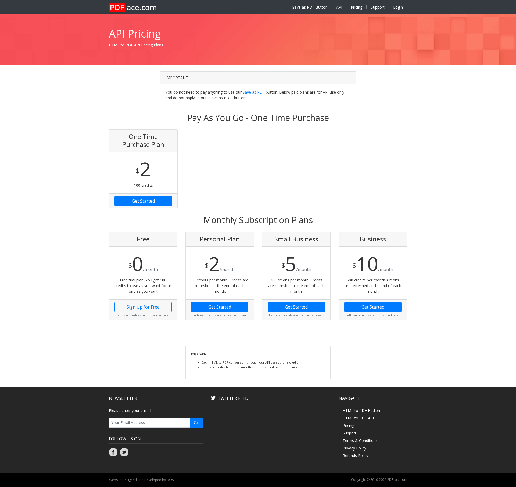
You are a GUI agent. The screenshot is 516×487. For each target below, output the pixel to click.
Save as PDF (254, 92)
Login (398, 7)
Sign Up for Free (143, 307)
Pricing (356, 7)
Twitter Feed (233, 398)
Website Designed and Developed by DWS (141, 480)
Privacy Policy (354, 448)
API (339, 7)
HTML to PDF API (358, 417)
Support (378, 7)
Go (196, 423)
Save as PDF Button (310, 7)
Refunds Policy (355, 455)
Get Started (143, 201)
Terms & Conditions (360, 440)
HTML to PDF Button (361, 410)
